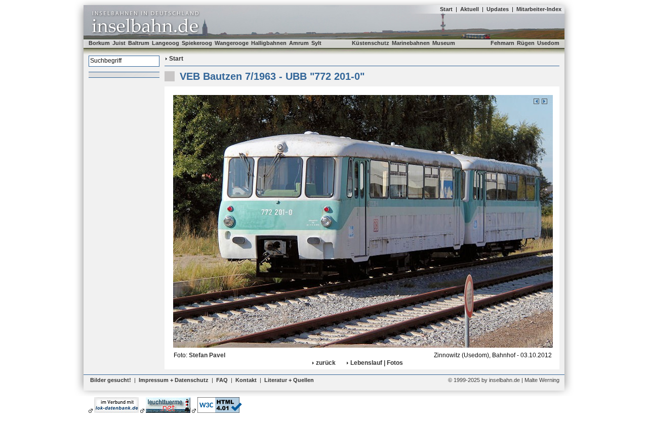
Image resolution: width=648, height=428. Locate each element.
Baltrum (138, 43)
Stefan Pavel (207, 355)
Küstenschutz (370, 43)
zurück (326, 362)
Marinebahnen (411, 43)
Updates (498, 9)
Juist (119, 43)
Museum (443, 43)
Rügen (526, 43)
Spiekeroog (197, 43)
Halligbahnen (269, 43)
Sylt (316, 43)
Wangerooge (232, 43)
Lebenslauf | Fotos (376, 362)
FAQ (222, 380)
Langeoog (165, 43)
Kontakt (246, 380)
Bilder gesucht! (110, 380)
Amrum (299, 43)
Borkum (99, 43)
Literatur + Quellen (289, 380)
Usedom (548, 43)
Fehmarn (502, 43)
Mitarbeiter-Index (538, 9)
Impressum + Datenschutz (174, 380)
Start (446, 9)
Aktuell (469, 9)
